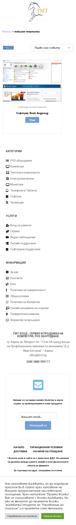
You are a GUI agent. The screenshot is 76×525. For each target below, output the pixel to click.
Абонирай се (38, 425)
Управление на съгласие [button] (22, 516)
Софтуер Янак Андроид (32, 113)
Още (32, 120)
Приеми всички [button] (53, 516)
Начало (6, 31)
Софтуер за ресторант (32, 106)
